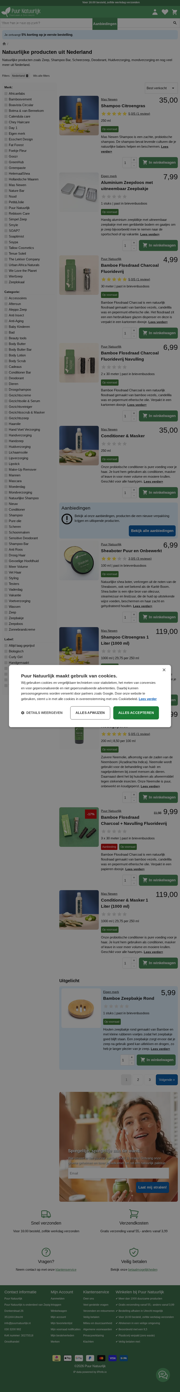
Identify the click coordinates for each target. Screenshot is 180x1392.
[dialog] (90, 696)
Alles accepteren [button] (136, 713)
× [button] (164, 670)
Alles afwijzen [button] (90, 713)
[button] (42, 713)
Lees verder (148, 699)
